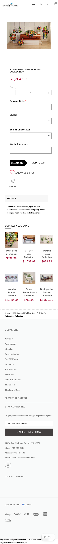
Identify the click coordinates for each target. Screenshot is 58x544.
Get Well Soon (11, 359)
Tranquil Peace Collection (47, 254)
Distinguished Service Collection (47, 292)
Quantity (13, 87)
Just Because (10, 369)
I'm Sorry (9, 364)
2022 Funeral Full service (24, 312)
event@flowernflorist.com (23, 457)
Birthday (9, 348)
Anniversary (10, 343)
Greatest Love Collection (29, 254)
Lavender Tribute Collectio (11, 292)
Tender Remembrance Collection (30, 292)
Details (11, 198)
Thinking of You (12, 389)
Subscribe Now (30, 432)
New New (9, 338)
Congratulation (12, 353)
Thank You (10, 384)
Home (7, 312)
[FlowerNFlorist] (10, 4)
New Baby (9, 374)
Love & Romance (13, 379)
